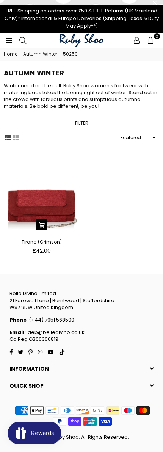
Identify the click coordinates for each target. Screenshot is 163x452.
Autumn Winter (40, 54)
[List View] (16, 137)
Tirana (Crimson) (42, 242)
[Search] (23, 40)
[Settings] (137, 40)
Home (10, 54)
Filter (81, 123)
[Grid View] (8, 137)
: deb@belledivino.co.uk (54, 332)
